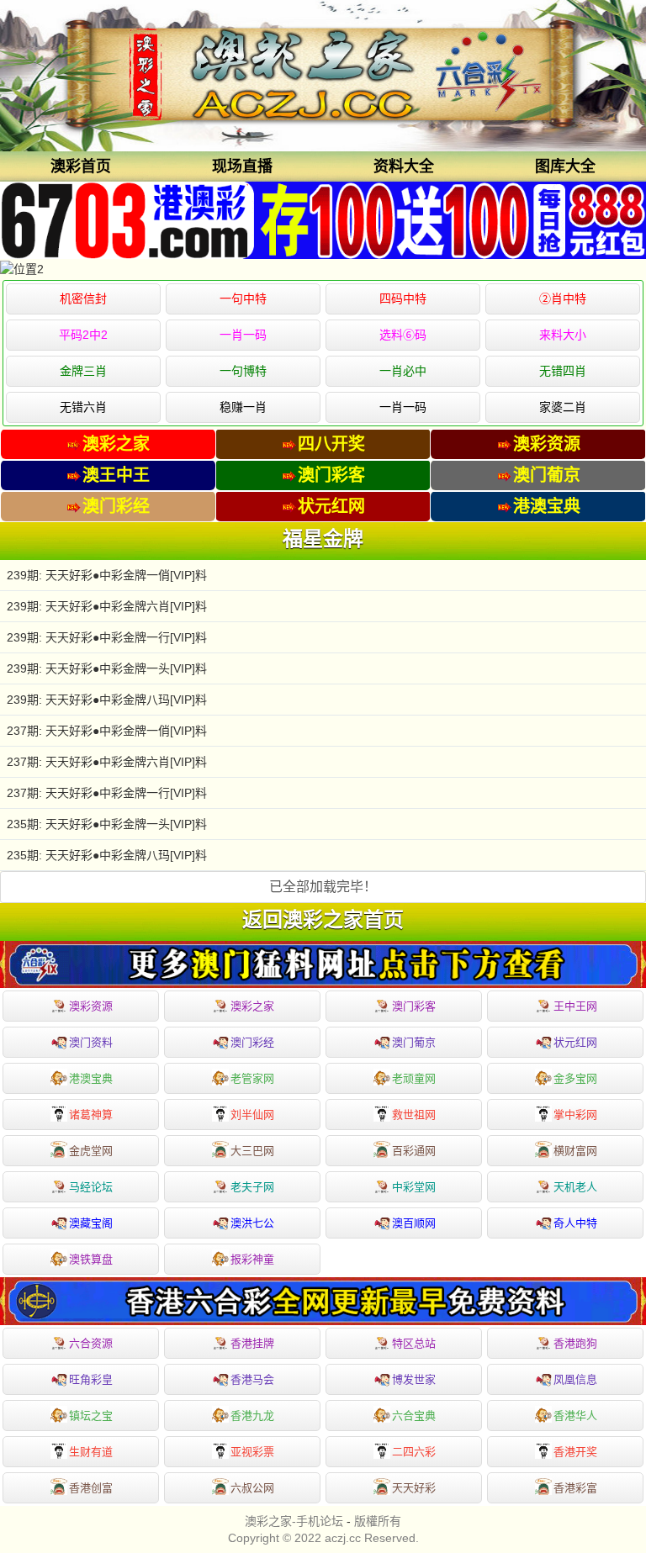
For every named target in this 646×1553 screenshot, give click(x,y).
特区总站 (414, 1343)
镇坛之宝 (91, 1415)
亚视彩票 (252, 1451)
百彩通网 (414, 1150)
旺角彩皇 (91, 1379)
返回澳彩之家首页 (323, 920)
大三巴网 (252, 1150)
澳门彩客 (414, 1006)
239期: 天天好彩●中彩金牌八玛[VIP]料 (107, 699)
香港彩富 (575, 1488)
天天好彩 (414, 1488)
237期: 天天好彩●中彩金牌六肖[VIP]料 (107, 762)
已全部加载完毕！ (323, 887)
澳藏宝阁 (91, 1223)
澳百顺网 (414, 1223)
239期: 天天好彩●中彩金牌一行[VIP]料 (107, 637)
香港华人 (575, 1415)
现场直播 (242, 166)
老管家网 (252, 1078)
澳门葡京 (414, 1042)
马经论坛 (91, 1187)
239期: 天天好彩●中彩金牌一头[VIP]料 (107, 668)
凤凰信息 (575, 1379)
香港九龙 (252, 1415)
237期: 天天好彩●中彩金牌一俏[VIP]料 (107, 730)
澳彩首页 (80, 166)
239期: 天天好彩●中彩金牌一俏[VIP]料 (107, 575)
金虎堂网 (91, 1150)
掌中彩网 (575, 1114)
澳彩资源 (91, 1006)
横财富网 (575, 1150)
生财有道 (91, 1451)
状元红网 (575, 1042)
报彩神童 (252, 1259)
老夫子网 (252, 1187)
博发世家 (414, 1379)
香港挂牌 (252, 1343)
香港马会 (252, 1379)
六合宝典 (414, 1415)
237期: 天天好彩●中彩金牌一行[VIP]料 (107, 793)
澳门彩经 (252, 1042)
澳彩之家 (252, 1006)
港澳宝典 (91, 1078)
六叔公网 (252, 1488)
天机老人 (575, 1187)
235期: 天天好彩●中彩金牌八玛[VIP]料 (107, 855)
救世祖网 (414, 1114)
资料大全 (403, 166)
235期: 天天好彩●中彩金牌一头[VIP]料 (107, 824)
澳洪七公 (252, 1223)
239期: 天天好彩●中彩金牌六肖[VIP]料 (107, 606)
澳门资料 (91, 1042)
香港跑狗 (575, 1343)
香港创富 (91, 1488)
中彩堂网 (414, 1187)
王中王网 (575, 1006)
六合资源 (91, 1343)
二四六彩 (414, 1451)
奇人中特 (575, 1223)
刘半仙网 (252, 1114)
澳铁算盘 (91, 1259)
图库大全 (565, 166)
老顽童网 (414, 1078)
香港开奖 (575, 1451)
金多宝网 (575, 1078)
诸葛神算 (91, 1114)
